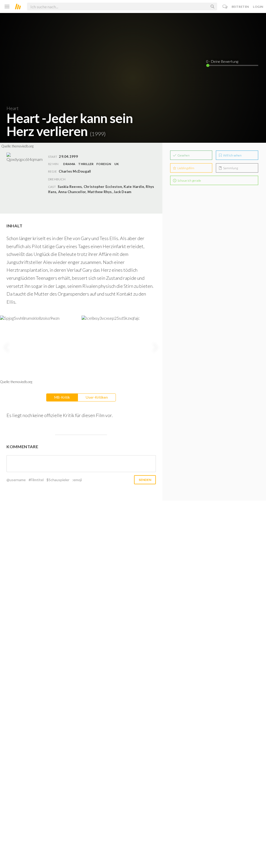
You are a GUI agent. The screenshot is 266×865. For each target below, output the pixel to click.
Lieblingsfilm (185, 168)
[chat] (225, 6)
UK (116, 164)
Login (258, 6)
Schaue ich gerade (189, 180)
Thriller (86, 164)
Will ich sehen (232, 155)
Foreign (103, 164)
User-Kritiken (97, 397)
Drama (69, 164)
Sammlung (230, 168)
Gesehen (183, 155)
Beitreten (240, 6)
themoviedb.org (23, 146)
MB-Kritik (62, 397)
